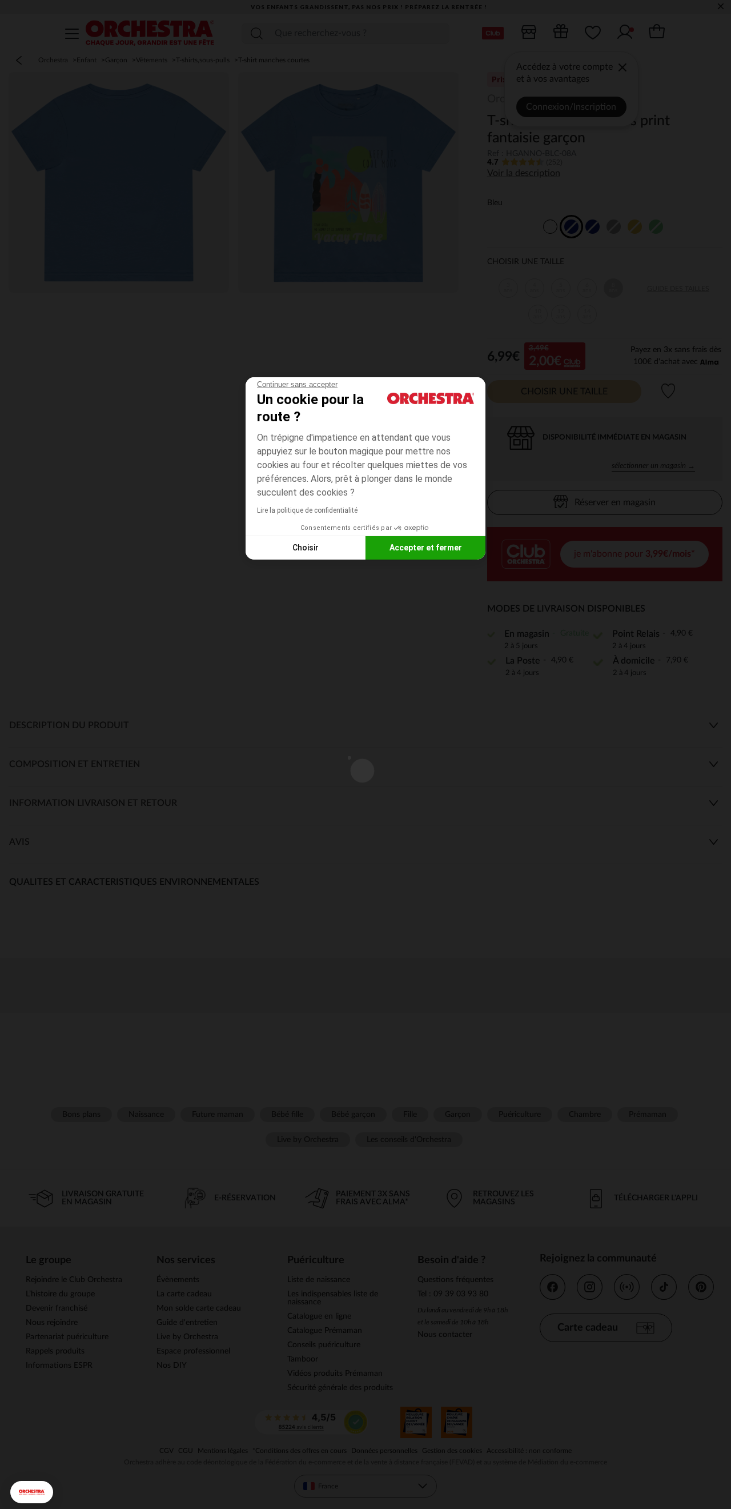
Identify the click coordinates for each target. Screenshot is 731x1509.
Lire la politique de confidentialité (307, 510)
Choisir (305, 547)
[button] (31, 1492)
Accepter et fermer (425, 547)
